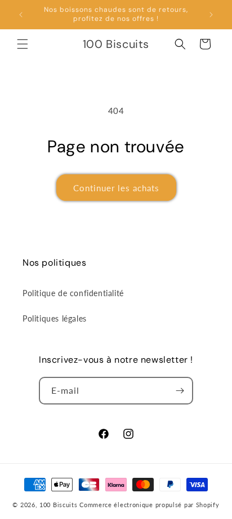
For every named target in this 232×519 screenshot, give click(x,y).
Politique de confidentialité (73, 293)
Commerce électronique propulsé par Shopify (149, 504)
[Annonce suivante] (211, 14)
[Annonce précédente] (20, 14)
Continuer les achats (116, 188)
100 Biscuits (58, 504)
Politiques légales (55, 318)
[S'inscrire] (179, 390)
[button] (22, 44)
